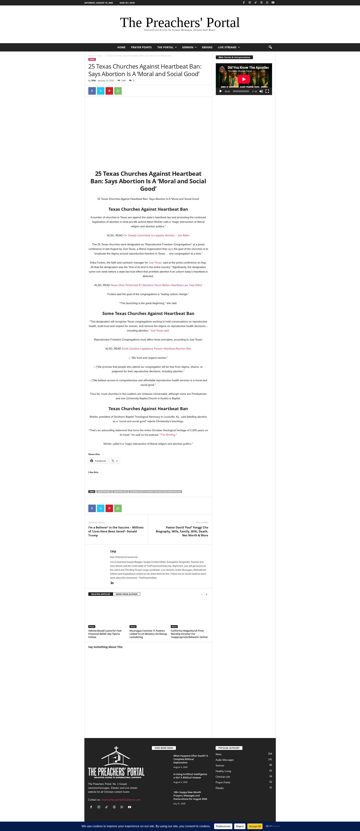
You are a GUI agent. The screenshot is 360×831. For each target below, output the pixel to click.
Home (91, 55)
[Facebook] (244, 2)
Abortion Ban (104, 491)
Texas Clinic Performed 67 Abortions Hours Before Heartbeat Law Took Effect (156, 285)
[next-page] (206, 594)
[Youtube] (273, 2)
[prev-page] (202, 594)
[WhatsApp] (267, 2)
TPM (93, 80)
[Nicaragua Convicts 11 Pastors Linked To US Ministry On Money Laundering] (148, 614)
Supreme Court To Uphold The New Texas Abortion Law (155, 491)
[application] (244, 79)
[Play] (221, 91)
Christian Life (223, 776)
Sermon (187, 47)
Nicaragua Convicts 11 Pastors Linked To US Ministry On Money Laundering (148, 634)
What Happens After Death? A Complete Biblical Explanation (190, 759)
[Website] (261, 2)
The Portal (165, 47)
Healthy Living (223, 771)
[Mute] (261, 91)
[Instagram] (250, 2)
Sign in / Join (127, 2)
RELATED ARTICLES (100, 594)
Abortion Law (120, 491)
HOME (121, 47)
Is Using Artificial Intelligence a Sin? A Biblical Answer (190, 775)
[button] (270, 47)
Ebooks (207, 47)
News (99, 55)
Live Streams (227, 47)
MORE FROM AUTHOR (126, 594)
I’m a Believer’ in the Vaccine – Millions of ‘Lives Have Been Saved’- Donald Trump (115, 531)
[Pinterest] (109, 91)
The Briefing (168, 434)
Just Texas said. (160, 330)
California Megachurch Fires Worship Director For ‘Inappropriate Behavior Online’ (189, 634)
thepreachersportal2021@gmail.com (120, 799)
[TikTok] (255, 2)
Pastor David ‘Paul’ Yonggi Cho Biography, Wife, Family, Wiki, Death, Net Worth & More (182, 531)
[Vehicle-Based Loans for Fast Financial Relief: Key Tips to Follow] (107, 614)
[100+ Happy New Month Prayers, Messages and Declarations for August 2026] (161, 797)
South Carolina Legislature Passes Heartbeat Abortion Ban (156, 348)
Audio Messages (225, 760)
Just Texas (155, 262)
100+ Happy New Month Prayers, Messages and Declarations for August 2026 (190, 795)
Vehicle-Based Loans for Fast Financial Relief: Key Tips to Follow (105, 634)
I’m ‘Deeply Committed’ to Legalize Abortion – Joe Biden (156, 235)
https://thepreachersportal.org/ (124, 557)
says (170, 248)
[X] (100, 91)
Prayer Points (141, 47)
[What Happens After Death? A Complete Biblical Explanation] (161, 761)
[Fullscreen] (267, 91)
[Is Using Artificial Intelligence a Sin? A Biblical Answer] (161, 779)
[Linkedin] (112, 583)
